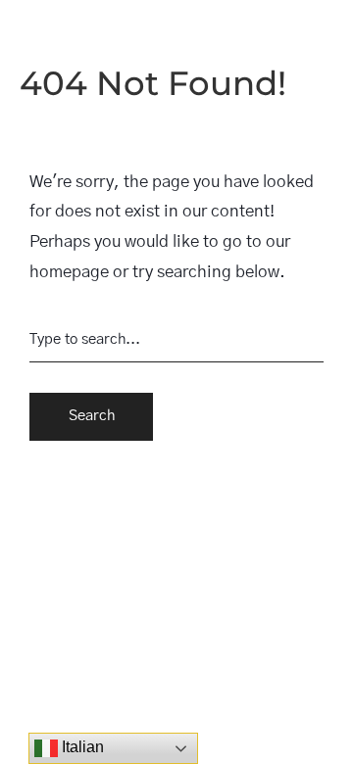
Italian (81, 747)
